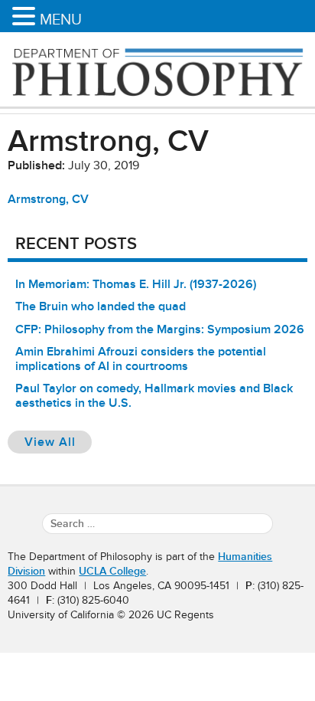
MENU (61, 19)
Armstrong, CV (48, 199)
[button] (26, 17)
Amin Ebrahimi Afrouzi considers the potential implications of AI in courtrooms (140, 359)
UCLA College (112, 571)
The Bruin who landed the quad (100, 306)
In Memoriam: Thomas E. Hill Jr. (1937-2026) (135, 284)
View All (58, 441)
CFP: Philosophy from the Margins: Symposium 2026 (159, 329)
